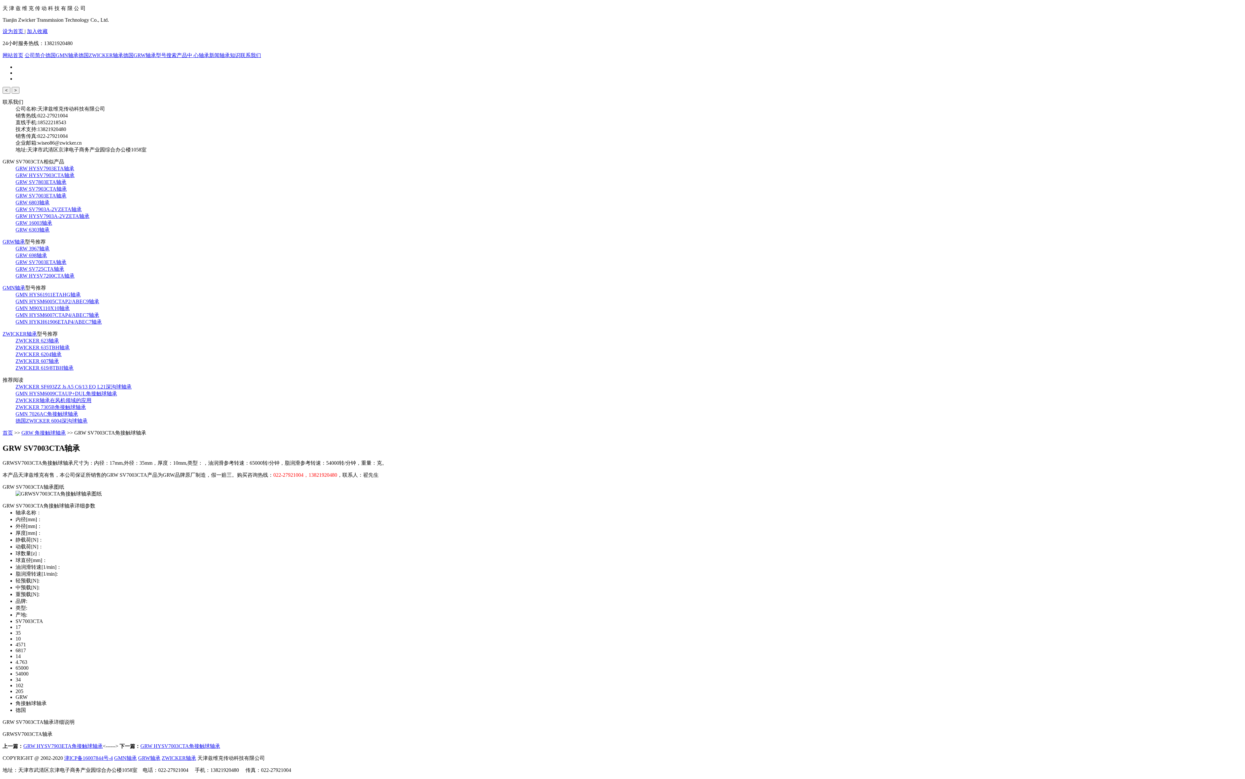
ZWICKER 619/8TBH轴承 (45, 368)
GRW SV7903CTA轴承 (41, 189)
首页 (8, 433)
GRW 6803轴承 (33, 202)
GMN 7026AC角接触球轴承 (47, 414)
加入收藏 (37, 31)
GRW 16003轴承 (34, 223)
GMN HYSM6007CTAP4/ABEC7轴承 (57, 315)
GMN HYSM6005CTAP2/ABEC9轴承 (57, 301)
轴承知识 (229, 55)
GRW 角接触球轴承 (43, 433)
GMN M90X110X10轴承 (43, 308)
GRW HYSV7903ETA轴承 (45, 168)
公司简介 (35, 55)
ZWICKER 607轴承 (37, 361)
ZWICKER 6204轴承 (39, 354)
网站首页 (13, 55)
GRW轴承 (14, 242)
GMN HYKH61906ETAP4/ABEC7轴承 (59, 322)
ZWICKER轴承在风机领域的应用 (53, 400)
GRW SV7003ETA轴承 (41, 195)
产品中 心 (188, 55)
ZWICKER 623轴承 (37, 340)
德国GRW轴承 (139, 55)
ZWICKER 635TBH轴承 (43, 347)
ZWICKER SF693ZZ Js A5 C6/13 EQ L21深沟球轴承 (74, 387)
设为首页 (14, 31)
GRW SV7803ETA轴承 (41, 182)
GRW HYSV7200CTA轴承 (45, 276)
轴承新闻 (209, 55)
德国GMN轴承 (61, 55)
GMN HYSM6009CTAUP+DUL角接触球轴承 (66, 393)
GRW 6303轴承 (33, 230)
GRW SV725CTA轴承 (40, 269)
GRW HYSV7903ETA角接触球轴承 (63, 746)
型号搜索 (166, 55)
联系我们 (250, 55)
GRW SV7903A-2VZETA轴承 (49, 209)
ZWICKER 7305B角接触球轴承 (51, 407)
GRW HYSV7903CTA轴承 (45, 175)
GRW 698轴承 (31, 255)
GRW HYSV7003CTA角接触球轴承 (180, 746)
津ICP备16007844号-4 (88, 758)
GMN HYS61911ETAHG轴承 (48, 294)
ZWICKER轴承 (20, 334)
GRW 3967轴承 (33, 248)
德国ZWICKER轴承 (100, 55)
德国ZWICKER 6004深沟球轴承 (52, 421)
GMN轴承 (14, 288)
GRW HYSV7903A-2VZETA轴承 (52, 216)
